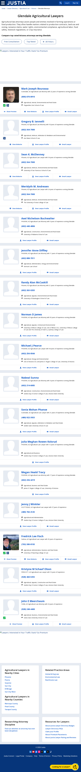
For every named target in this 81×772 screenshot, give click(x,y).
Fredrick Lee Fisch (32, 536)
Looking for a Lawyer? (61, 767)
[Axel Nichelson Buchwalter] (11, 224)
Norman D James (31, 314)
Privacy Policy (57, 756)
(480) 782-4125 (28, 512)
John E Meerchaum (33, 601)
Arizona (33, 8)
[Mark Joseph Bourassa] (11, 95)
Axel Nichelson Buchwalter (38, 218)
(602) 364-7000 (28, 129)
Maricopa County (11, 703)
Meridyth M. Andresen (35, 186)
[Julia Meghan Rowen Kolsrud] (11, 448)
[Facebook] (36, 752)
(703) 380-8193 (28, 544)
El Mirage (8, 689)
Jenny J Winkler (30, 504)
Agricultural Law (25, 8)
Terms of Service (44, 756)
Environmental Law (52, 677)
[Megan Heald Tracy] (11, 478)
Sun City (8, 686)
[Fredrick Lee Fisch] (11, 542)
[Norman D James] (11, 320)
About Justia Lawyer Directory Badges (59, 726)
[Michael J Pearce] (11, 352)
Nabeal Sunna (30, 377)
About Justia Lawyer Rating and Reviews (60, 737)
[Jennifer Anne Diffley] (11, 256)
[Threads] (42, 752)
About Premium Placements (56, 734)
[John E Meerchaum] (11, 607)
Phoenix (8, 677)
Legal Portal (20, 756)
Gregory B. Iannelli (32, 121)
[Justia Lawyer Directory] (16, 3)
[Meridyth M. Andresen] (11, 192)
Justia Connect (9, 756)
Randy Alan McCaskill (34, 282)
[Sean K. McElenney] (11, 160)
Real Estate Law (51, 680)
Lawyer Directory (12, 8)
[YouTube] (33, 752)
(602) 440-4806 (28, 226)
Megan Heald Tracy (33, 472)
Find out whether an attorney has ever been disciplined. (20, 730)
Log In (67, 3)
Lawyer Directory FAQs (54, 729)
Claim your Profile (52, 732)
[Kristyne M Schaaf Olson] (11, 575)
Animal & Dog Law (52, 674)
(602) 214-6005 (28, 385)
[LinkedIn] (30, 752)
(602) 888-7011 (28, 258)
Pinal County (10, 706)
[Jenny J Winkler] (11, 510)
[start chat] (75, 766)
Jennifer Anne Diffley (34, 250)
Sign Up (75, 3)
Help (35, 756)
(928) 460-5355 (28, 577)
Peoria (7, 680)
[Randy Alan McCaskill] (11, 288)
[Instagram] (39, 752)
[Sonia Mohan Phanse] (11, 416)
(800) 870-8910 (28, 96)
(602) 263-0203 (28, 290)
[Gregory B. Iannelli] (11, 127)
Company (29, 756)
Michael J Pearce (31, 345)
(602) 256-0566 (28, 353)
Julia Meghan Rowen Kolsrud (39, 441)
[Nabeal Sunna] (11, 384)
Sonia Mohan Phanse (34, 409)
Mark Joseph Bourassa (35, 88)
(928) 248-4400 (28, 609)
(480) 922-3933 (28, 417)
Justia (3, 8)
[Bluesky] (45, 752)
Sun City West (10, 692)
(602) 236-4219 (28, 480)
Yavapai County (11, 709)
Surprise (8, 683)
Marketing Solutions (70, 756)
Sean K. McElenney (32, 154)
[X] (48, 752)
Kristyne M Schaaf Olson (36, 569)
